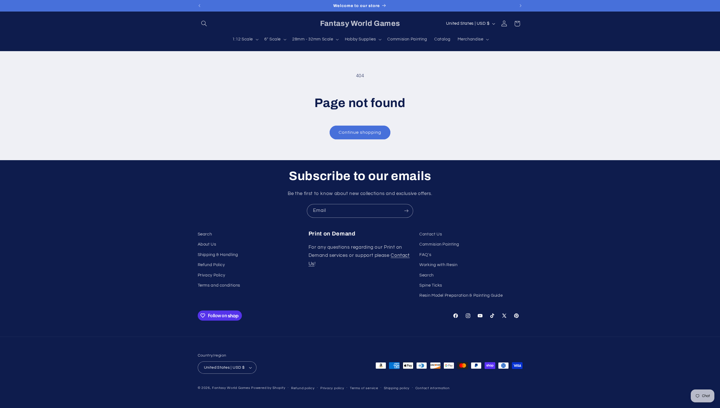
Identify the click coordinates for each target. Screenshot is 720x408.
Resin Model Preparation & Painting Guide (461, 296)
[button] (204, 23)
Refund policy (303, 388)
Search (205, 234)
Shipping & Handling (218, 255)
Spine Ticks (430, 285)
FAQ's (425, 255)
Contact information (432, 388)
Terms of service (364, 388)
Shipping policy (397, 388)
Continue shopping (360, 132)
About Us (207, 244)
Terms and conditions (219, 285)
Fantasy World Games (231, 387)
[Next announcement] (520, 5)
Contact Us (430, 234)
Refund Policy (211, 265)
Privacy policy (332, 388)
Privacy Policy (211, 275)
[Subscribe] (406, 211)
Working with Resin (438, 265)
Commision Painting (439, 244)
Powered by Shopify (268, 387)
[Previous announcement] (199, 5)
